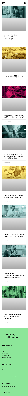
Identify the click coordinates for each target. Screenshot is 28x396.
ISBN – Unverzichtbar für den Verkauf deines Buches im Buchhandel (12, 316)
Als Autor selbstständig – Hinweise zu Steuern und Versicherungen (11, 37)
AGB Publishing (5, 355)
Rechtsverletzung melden (8, 374)
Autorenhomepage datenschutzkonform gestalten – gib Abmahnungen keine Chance (14, 275)
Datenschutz (5, 353)
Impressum (4, 351)
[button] (24, 3)
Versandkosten (5, 367)
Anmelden (19, 3)
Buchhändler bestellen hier (8, 386)
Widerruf (4, 371)
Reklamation (5, 369)
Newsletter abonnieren (7, 349)
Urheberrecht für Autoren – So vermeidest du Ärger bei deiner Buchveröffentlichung (13, 156)
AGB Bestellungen (6, 357)
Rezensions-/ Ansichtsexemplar (9, 376)
